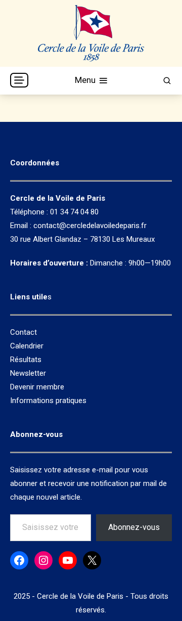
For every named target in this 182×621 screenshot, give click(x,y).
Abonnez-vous (134, 527)
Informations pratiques (48, 400)
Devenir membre (37, 386)
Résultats (25, 359)
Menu (86, 80)
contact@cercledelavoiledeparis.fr (90, 225)
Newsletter (28, 373)
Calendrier (26, 345)
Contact (23, 332)
